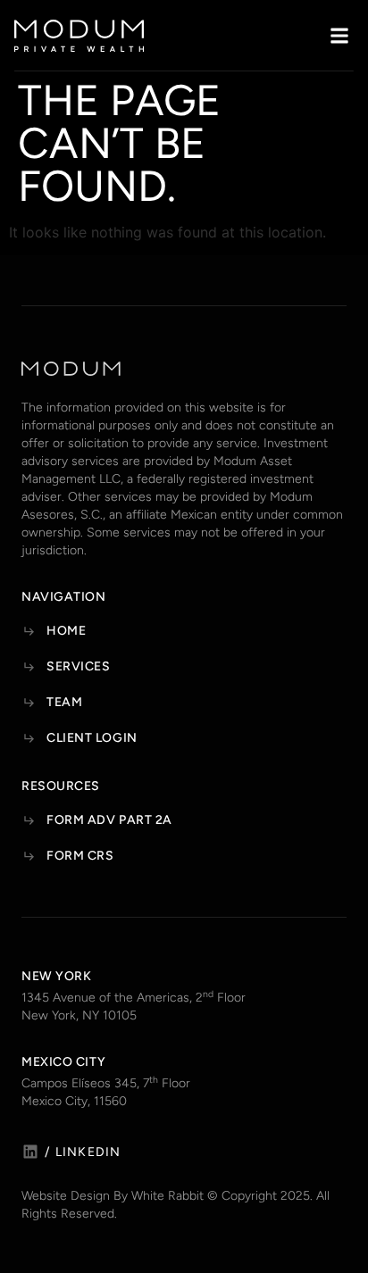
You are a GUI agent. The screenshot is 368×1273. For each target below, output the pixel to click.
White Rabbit (167, 1195)
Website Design (65, 1195)
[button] (339, 35)
